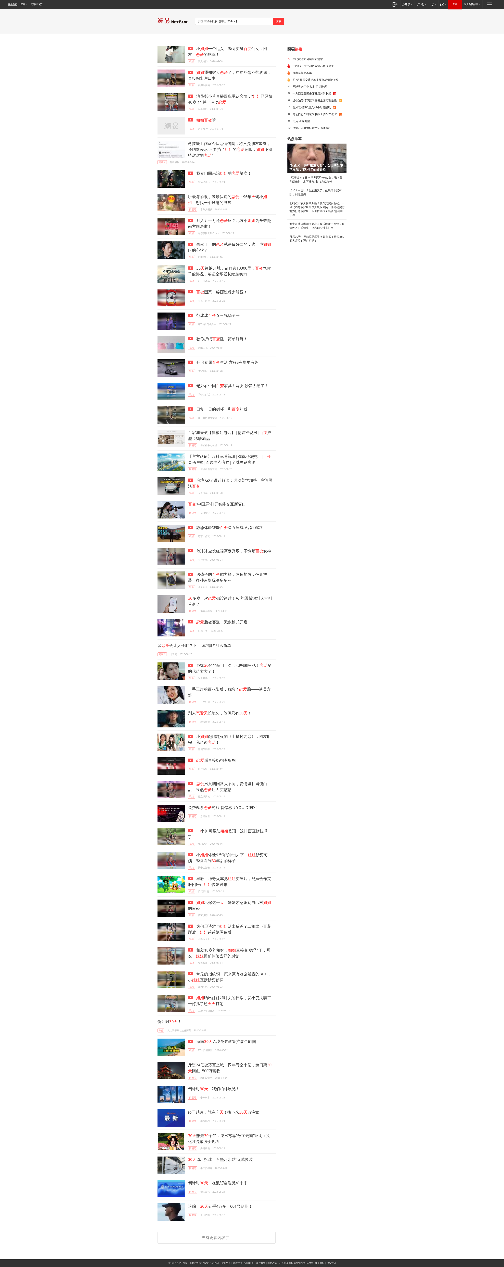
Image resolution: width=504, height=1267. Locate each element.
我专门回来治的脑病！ (223, 173)
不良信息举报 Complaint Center (296, 1263)
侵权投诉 (331, 1263)
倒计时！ (170, 1021)
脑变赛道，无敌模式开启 (221, 622)
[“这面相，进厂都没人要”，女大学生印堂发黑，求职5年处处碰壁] (316, 158)
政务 (161, 1030)
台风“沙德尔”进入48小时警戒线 (312, 107)
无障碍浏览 (37, 4)
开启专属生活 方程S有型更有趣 (226, 362)
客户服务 (260, 1263)
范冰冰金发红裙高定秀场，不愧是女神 (233, 551)
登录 (455, 4)
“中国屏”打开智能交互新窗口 (217, 504)
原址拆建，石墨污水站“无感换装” (221, 1159)
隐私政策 (272, 1263)
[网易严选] (421, 4)
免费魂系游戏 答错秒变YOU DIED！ (223, 807)
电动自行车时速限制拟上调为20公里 (315, 114)
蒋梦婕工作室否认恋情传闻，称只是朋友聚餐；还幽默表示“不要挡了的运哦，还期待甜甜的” (230, 149)
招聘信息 (249, 1263)
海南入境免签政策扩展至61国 (225, 1041)
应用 (22, 4)
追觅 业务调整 (301, 121)
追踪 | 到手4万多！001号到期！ (220, 1206)
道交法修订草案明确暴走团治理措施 (315, 100)
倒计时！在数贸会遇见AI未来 (217, 1182)
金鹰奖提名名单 (302, 73)
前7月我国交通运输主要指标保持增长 (315, 80)
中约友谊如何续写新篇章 (308, 59)
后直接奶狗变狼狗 (216, 760)
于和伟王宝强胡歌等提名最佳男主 (313, 66)
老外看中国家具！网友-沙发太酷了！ (231, 385)
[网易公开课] (407, 4)
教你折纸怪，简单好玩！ (221, 338)
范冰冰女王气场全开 (217, 315)
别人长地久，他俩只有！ (219, 713)
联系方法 (237, 1263)
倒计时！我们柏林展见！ (214, 1088)
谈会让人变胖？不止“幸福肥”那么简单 (194, 645)
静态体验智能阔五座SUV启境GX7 (228, 527)
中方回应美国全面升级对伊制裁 (312, 93)
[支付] (433, 4)
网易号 (162, 162)
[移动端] (395, 4)
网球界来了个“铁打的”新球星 (310, 86)
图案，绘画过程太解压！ (221, 292)
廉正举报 (319, 1263)
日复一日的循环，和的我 (221, 409)
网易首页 (12, 4)
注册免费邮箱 (471, 4)
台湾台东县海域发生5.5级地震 (311, 128)
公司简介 (226, 1263)
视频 (191, 61)
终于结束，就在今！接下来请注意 (223, 1112)
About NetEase (211, 1263)
